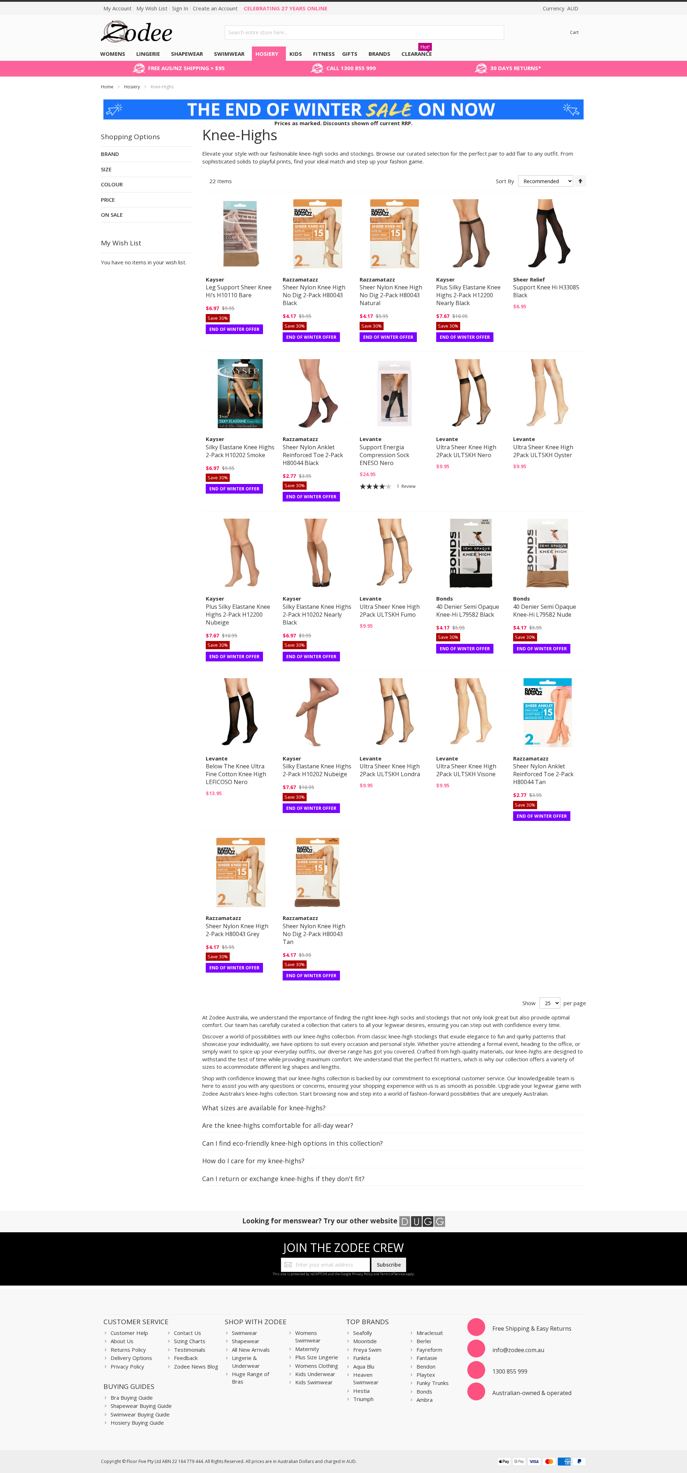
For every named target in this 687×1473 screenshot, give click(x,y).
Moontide (365, 1341)
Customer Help (129, 1332)
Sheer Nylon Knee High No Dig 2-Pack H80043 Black (314, 295)
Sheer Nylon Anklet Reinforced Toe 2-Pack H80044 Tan (543, 774)
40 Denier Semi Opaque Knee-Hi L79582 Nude (544, 610)
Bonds (424, 1391)
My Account (117, 8)
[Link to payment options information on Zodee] (541, 1462)
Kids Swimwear (314, 1382)
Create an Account (215, 8)
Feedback (186, 1357)
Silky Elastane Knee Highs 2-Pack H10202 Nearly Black (317, 614)
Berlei (423, 1341)
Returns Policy (128, 1349)
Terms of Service (392, 1274)
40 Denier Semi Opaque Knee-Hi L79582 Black (467, 610)
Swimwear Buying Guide (140, 1414)
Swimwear (244, 1332)
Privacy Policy (362, 1274)
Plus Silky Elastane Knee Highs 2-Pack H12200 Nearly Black (468, 295)
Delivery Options (131, 1357)
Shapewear (245, 1341)
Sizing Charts (189, 1341)
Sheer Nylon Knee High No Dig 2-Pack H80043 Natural (391, 295)
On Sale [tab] (112, 214)
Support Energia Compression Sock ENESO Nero (384, 455)
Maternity (307, 1348)
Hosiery (132, 87)
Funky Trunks (432, 1382)
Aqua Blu (363, 1366)
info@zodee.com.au (518, 1350)
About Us (122, 1341)
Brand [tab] (110, 153)
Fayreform (429, 1349)
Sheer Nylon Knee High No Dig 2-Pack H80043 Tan (314, 934)
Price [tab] (108, 199)
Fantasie (426, 1357)
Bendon (425, 1366)
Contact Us (187, 1332)
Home (107, 87)
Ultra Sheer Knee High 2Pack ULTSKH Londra (390, 770)
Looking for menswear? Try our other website (320, 1220)
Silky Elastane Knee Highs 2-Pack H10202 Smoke (240, 451)
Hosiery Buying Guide (137, 1422)
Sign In (180, 8)
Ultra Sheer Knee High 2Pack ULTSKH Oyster (543, 451)
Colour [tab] (112, 184)
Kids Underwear (315, 1373)
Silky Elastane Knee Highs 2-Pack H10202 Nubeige (317, 770)
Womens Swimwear (308, 1336)
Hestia (361, 1390)
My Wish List (151, 8)
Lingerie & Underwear (246, 1361)
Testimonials (189, 1349)
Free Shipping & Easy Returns (531, 1328)
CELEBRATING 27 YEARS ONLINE (285, 8)
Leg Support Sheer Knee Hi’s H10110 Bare (239, 291)
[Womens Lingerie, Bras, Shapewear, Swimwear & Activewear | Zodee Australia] (136, 32)
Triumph (363, 1399)
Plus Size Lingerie (316, 1357)
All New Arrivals (251, 1349)
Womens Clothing (316, 1365)
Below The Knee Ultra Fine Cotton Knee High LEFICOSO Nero (236, 774)
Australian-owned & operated (531, 1393)
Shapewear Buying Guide (141, 1405)
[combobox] (365, 32)
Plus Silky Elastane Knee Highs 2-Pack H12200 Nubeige (238, 614)
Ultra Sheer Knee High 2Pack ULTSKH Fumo (390, 610)
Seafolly (362, 1332)
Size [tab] (106, 169)
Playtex (425, 1374)
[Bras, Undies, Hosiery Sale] (343, 103)
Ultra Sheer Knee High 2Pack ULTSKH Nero (466, 451)
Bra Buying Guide (132, 1397)
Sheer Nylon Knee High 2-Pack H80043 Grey (237, 930)
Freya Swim (367, 1349)
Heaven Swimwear (366, 1378)
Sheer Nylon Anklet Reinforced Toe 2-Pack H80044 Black (313, 455)
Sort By (505, 181)
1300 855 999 (509, 1371)
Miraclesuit (429, 1332)
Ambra (424, 1399)
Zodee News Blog (196, 1366)
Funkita (361, 1357)
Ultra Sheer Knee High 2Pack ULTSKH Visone (466, 770)
